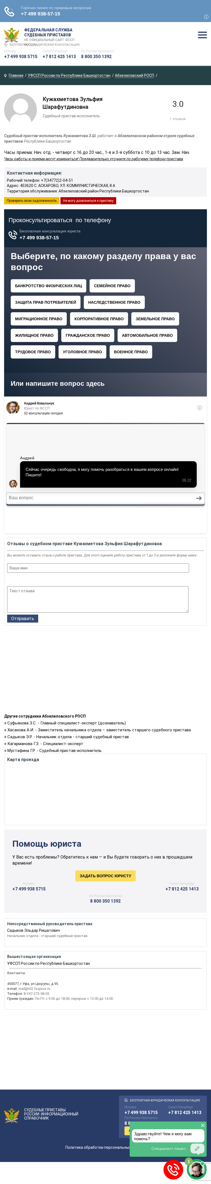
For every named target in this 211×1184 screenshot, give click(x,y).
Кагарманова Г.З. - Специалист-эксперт (45, 743)
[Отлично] (32, 580)
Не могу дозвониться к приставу (88, 201)
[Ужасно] (10, 580)
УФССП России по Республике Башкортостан (48, 963)
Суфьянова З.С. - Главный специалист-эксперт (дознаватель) (66, 723)
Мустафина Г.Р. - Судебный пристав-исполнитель (54, 750)
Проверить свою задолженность (32, 201)
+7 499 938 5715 (20, 56)
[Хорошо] (25, 580)
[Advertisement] (105, 671)
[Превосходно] (40, 580)
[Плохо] (17, 580)
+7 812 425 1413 (59, 56)
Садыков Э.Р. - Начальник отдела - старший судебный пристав (68, 736)
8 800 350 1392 (96, 56)
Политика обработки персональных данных (105, 1147)
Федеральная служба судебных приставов (49, 35)
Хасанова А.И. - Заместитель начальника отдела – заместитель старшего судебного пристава (99, 729)
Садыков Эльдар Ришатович (33, 930)
